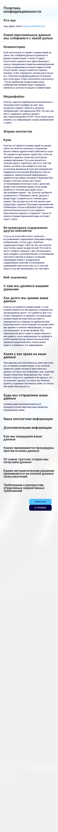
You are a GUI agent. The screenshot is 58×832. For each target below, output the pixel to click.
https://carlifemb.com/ (34, 26)
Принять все (40, 502)
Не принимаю (40, 508)
